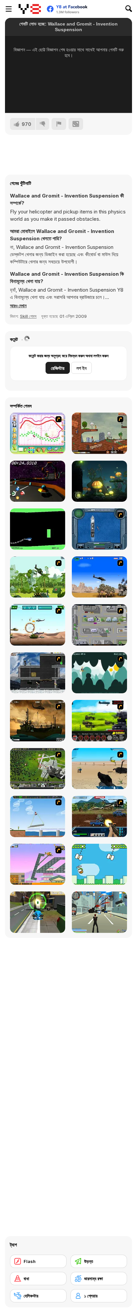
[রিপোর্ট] (59, 124)
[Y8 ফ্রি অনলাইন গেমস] (30, 9)
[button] (18, 305)
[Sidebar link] (8, 9)
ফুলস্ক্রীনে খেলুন (69, 99)
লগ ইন (81, 368)
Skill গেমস (28, 316)
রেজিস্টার (58, 368)
